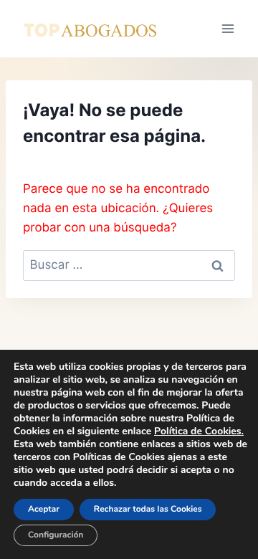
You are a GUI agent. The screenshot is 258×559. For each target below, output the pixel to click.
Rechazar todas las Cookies (148, 509)
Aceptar (43, 509)
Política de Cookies (197, 431)
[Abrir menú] (227, 28)
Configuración (55, 535)
